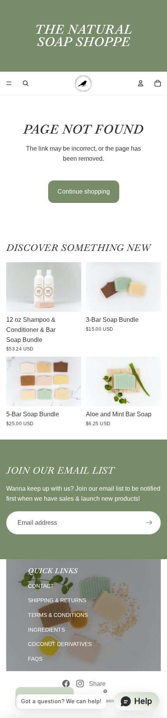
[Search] (25, 83)
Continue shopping (83, 191)
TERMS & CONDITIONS (58, 615)
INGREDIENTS (46, 630)
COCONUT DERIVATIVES (60, 644)
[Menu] (9, 83)
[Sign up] (149, 523)
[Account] (140, 83)
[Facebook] (66, 683)
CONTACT (41, 586)
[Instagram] (80, 683)
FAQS (35, 659)
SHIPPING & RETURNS (57, 600)
